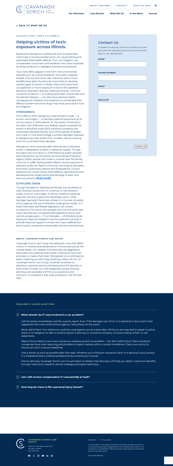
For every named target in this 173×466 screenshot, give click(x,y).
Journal (153, 13)
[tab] (86, 314)
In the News (136, 13)
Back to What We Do (33, 25)
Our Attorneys (76, 13)
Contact (121, 5)
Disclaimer (92, 440)
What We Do (117, 13)
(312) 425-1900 (142, 5)
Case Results (97, 13)
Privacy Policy (106, 440)
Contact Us (140, 146)
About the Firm (100, 5)
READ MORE (43, 178)
